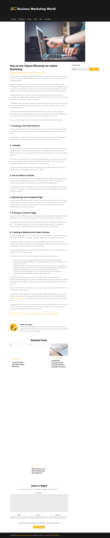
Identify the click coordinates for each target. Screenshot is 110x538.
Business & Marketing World (24, 535)
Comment (39, 493)
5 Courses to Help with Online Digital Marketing (18, 364)
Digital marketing (23, 313)
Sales (35, 19)
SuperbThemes (55, 535)
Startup (29, 19)
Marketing (21, 19)
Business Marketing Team (19, 73)
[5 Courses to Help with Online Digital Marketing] (19, 350)
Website (57, 515)
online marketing (34, 313)
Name (19, 515)
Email (38, 515)
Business (13, 19)
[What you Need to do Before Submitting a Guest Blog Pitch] (39, 403)
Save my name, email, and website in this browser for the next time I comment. (40, 523)
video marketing (53, 313)
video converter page (18, 298)
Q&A (41, 19)
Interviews (47, 19)
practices (44, 313)
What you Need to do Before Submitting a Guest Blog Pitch (38, 471)
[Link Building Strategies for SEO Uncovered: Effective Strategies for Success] (58, 349)
